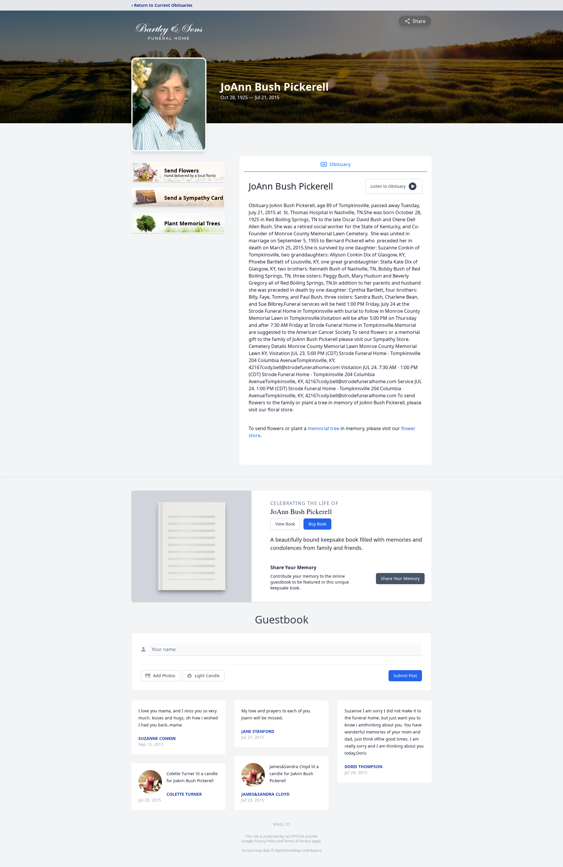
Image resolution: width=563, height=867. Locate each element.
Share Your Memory (400, 578)
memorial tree (323, 428)
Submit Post (405, 675)
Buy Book (317, 524)
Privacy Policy (265, 841)
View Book (285, 524)
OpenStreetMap (288, 850)
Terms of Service (297, 841)
